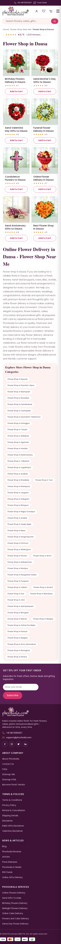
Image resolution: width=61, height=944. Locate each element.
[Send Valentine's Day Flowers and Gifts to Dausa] (16, 112)
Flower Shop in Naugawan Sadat (22, 574)
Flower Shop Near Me (20, 29)
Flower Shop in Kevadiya (18, 398)
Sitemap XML (8, 774)
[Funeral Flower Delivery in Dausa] (45, 112)
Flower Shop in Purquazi (18, 581)
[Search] (54, 21)
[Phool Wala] (15, 11)
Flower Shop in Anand (43, 587)
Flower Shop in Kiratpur (18, 568)
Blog (4, 846)
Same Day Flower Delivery (15, 923)
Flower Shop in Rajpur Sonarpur (21, 511)
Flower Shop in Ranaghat (19, 650)
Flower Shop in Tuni (44, 480)
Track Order (42, 2)
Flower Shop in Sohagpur (19, 423)
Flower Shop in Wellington (19, 549)
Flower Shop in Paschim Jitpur (21, 385)
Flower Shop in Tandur (17, 429)
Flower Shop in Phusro (17, 555)
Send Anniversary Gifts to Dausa (15, 227)
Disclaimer (7, 820)
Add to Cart (16, 91)
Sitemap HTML (9, 779)
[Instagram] (11, 744)
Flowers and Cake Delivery (15, 918)
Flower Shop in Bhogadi (18, 612)
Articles (6, 856)
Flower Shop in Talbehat (18, 461)
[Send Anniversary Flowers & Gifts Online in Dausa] (16, 209)
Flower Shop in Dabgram (18, 499)
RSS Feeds (7, 872)
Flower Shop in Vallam (17, 587)
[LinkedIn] (25, 744)
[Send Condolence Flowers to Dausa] (16, 160)
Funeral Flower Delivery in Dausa (43, 129)
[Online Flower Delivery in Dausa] (45, 160)
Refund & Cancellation (13, 810)
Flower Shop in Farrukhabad (20, 404)
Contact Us (8, 764)
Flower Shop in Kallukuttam (20, 562)
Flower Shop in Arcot (42, 555)
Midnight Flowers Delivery (15, 908)
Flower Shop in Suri (16, 593)
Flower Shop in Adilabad (18, 436)
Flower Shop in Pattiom (18, 543)
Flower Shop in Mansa (17, 619)
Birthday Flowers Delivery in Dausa (15, 80)
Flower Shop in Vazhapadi (19, 410)
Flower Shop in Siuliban (18, 474)
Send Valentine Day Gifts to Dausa (16, 129)
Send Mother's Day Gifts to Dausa (44, 80)
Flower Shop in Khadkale (18, 480)
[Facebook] (5, 744)
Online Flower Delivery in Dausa (43, 178)
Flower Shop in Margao (43, 619)
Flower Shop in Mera (16, 530)
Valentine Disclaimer (12, 831)
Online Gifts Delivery (12, 877)
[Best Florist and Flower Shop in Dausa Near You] (45, 209)
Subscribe (12, 695)
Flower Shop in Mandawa (41, 593)
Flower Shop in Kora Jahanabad (22, 644)
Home (6, 29)
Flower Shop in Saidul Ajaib (19, 524)
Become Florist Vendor (13, 784)
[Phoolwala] (30, 711)
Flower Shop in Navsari (18, 379)
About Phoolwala (10, 758)
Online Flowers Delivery (13, 892)
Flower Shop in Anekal (17, 518)
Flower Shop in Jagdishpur (19, 467)
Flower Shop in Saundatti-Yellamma (24, 417)
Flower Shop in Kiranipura (19, 486)
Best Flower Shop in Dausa (43, 227)
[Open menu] (58, 11)
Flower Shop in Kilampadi (19, 391)
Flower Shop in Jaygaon (18, 492)
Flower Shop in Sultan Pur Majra (21, 625)
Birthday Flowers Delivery (14, 903)
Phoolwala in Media (11, 867)
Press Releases (9, 862)
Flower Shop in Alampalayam (21, 606)
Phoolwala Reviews (11, 851)
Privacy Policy (9, 805)
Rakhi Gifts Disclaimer (13, 825)
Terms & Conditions (12, 800)
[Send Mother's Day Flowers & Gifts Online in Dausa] (45, 63)
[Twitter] (18, 744)
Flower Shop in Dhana (17, 657)
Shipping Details (10, 815)
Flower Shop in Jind (16, 600)
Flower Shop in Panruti (17, 631)
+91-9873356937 (24, 2)
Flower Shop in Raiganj (18, 638)
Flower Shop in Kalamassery (20, 455)
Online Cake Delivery (12, 913)
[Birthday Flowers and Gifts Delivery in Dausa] (16, 63)
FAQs (4, 769)
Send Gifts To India (11, 898)
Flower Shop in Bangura (18, 505)
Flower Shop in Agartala (18, 442)
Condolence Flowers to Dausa (15, 178)
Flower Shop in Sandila (18, 448)
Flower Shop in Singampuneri (21, 536)
